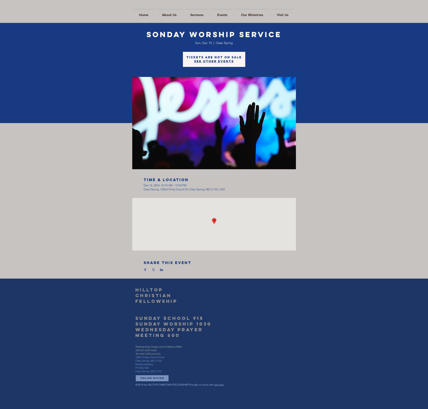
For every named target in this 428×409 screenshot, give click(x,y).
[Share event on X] (153, 269)
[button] (152, 378)
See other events (214, 61)
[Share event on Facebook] (145, 269)
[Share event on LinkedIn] (161, 269)
